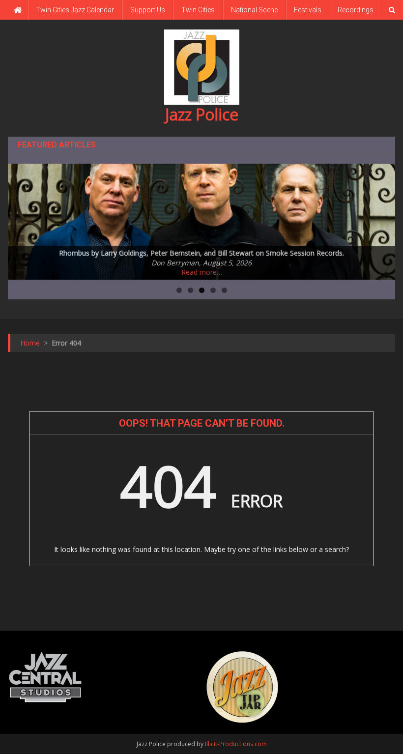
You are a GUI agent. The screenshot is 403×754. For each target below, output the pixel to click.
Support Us (147, 10)
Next (382, 219)
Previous (20, 219)
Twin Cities (198, 10)
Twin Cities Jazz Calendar (75, 10)
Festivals (307, 10)
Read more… (201, 272)
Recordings (356, 10)
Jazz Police (201, 114)
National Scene (254, 10)
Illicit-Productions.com (236, 744)
